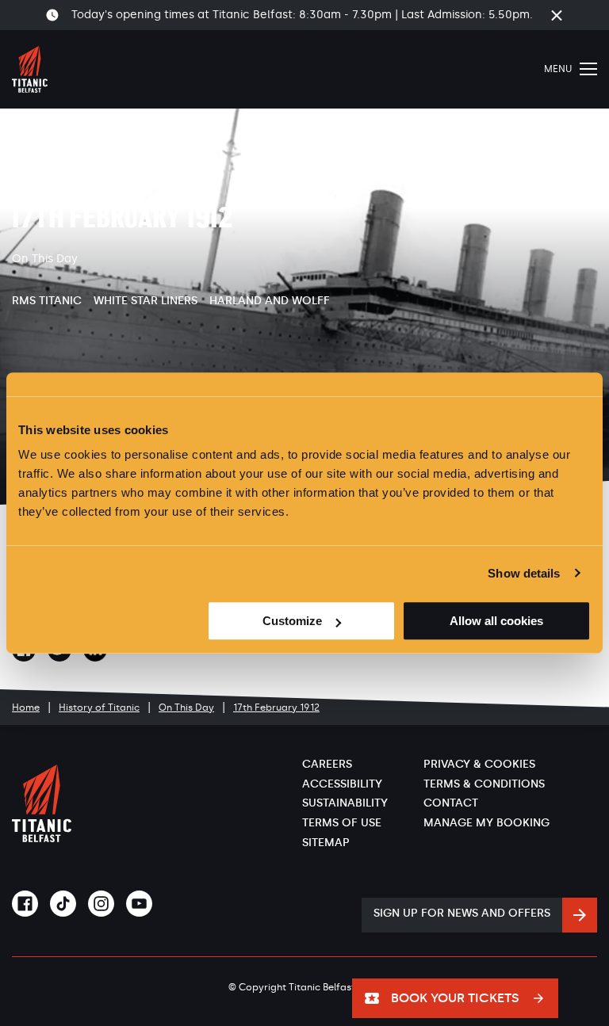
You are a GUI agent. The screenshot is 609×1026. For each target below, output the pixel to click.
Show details (524, 573)
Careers (327, 764)
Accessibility (342, 784)
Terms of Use (341, 823)
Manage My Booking (486, 823)
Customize (292, 620)
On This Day (186, 707)
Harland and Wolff (269, 300)
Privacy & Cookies (479, 764)
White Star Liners (145, 300)
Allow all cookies (496, 620)
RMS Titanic (47, 300)
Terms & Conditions (484, 784)
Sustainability (345, 803)
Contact (450, 803)
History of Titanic (99, 707)
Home (26, 707)
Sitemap (326, 842)
